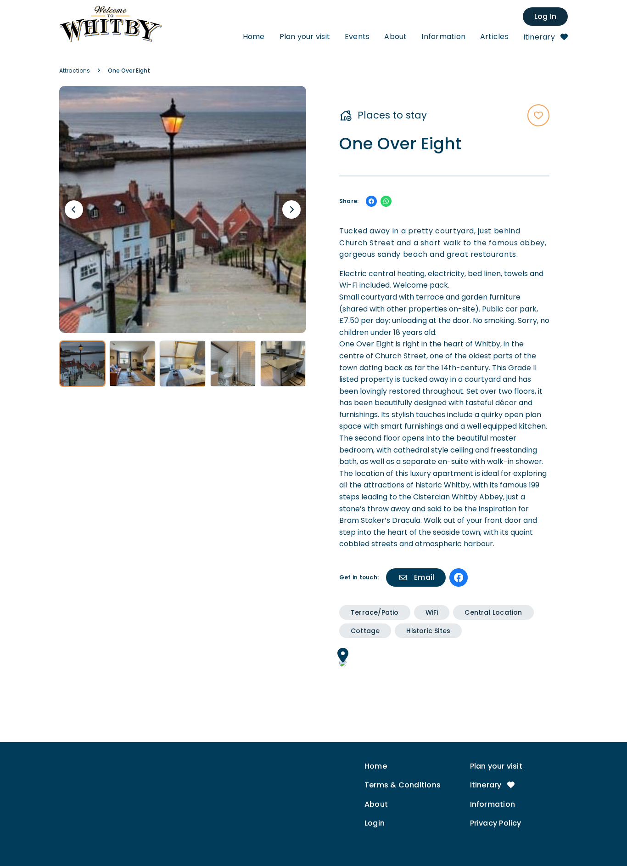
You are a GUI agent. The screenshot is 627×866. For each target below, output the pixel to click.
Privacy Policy (495, 823)
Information (443, 36)
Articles (494, 36)
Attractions (74, 70)
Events (357, 36)
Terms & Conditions (402, 785)
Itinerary (540, 37)
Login (374, 823)
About (395, 36)
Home (254, 36)
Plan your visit (305, 36)
